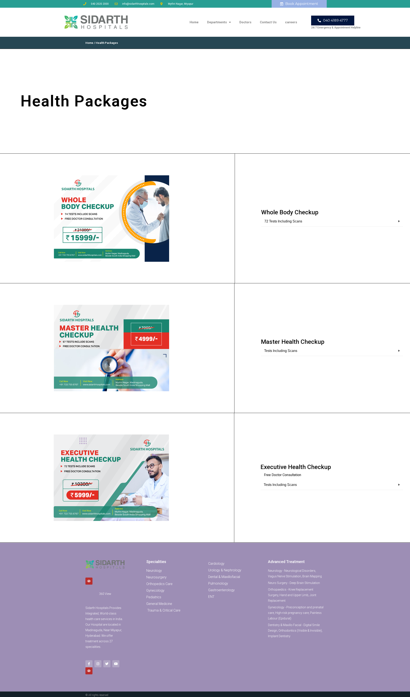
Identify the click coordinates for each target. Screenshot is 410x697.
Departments (217, 22)
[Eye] (88, 581)
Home (194, 22)
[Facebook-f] (88, 663)
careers (291, 22)
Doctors (245, 22)
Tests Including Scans (280, 351)
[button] (332, 221)
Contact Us (268, 22)
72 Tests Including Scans (283, 221)
